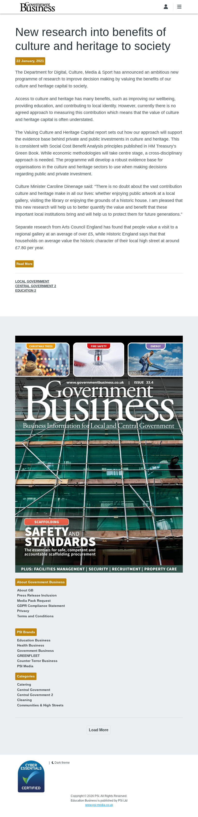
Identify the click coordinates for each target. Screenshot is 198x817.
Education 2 (25, 290)
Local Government (32, 281)
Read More (24, 264)
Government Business (35, 651)
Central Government (33, 690)
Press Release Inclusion (37, 595)
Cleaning (24, 700)
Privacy (23, 611)
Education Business (33, 640)
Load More (98, 730)
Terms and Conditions (35, 616)
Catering (24, 684)
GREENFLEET (28, 656)
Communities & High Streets (40, 705)
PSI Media (25, 666)
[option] (99, 454)
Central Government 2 (35, 286)
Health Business (30, 645)
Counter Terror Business (37, 661)
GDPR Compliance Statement (41, 606)
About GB (25, 590)
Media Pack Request (34, 601)
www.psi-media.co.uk (99, 805)
